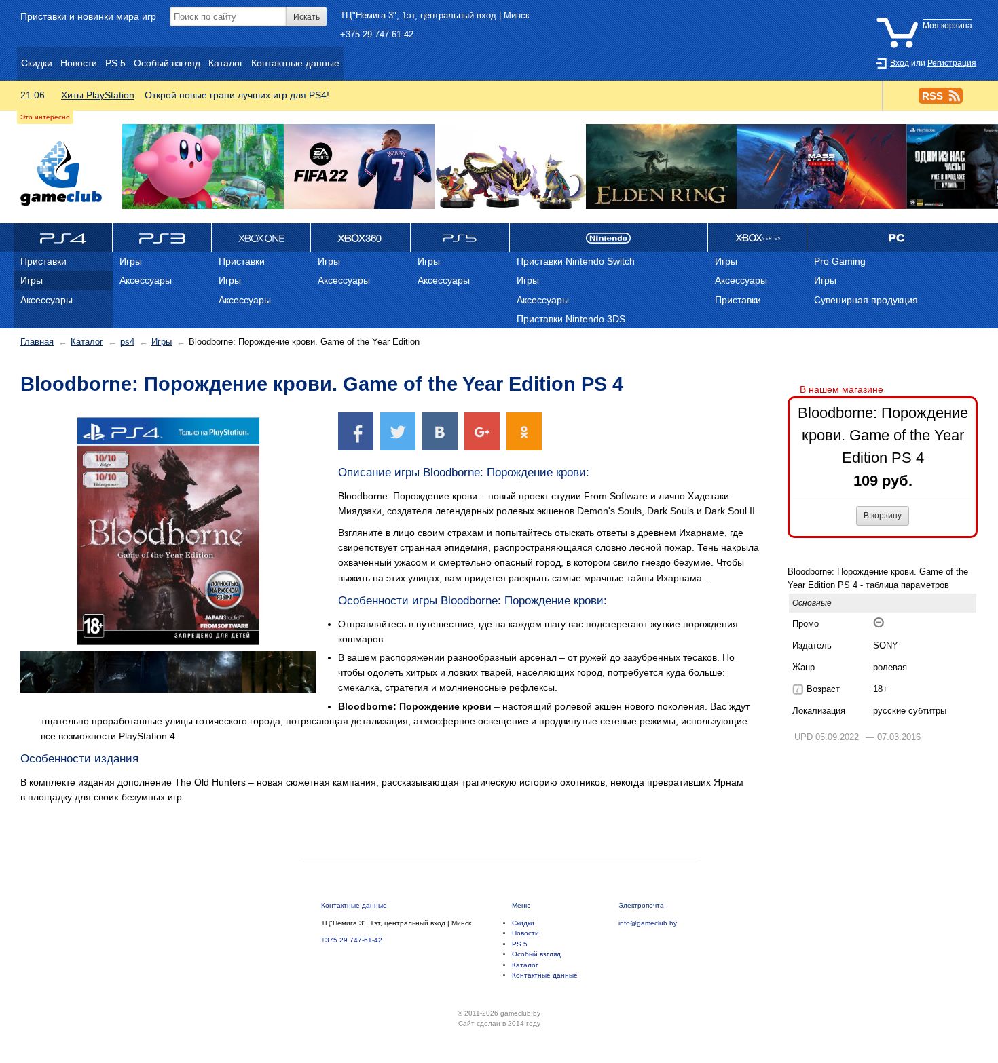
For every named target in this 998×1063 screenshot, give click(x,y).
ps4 (127, 341)
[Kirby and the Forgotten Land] (203, 167)
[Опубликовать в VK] (440, 431)
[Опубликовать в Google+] (482, 431)
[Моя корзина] (927, 16)
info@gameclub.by (647, 923)
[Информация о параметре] (797, 689)
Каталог (87, 341)
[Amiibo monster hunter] (510, 167)
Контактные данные (354, 905)
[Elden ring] (661, 167)
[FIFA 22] (359, 167)
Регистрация (951, 63)
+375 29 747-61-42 (376, 34)
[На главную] (61, 173)
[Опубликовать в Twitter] (397, 431)
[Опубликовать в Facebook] (355, 431)
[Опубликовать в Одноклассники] (524, 431)
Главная (37, 341)
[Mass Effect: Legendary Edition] (821, 167)
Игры (161, 341)
